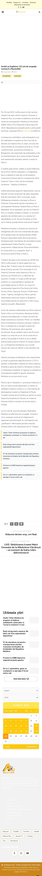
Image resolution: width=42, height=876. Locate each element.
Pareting (30, 836)
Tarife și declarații (13, 806)
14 (26, 726)
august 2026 (21, 705)
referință (27, 131)
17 (6, 731)
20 (21, 731)
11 (11, 726)
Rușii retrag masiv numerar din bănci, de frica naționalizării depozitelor (18, 445)
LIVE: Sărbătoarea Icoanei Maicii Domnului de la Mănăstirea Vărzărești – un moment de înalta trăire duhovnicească (21, 548)
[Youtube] (27, 853)
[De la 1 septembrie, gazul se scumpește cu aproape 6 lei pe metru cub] (34, 671)
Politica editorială (13, 812)
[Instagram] (21, 853)
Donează (33, 2)
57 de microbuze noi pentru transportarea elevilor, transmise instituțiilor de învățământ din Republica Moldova (21, 456)
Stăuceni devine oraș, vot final (21, 534)
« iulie (7, 746)
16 (36, 726)
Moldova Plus (7, 836)
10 (6, 726)
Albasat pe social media (22, 5)
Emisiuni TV (19, 836)
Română (9, 2)
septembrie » (32, 746)
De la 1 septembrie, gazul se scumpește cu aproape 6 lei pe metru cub (18, 476)
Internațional (14, 841)
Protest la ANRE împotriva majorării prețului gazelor (19, 466)
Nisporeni (6, 832)
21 (26, 731)
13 (21, 726)
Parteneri (10, 803)
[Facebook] (14, 853)
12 (16, 726)
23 (36, 731)
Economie (26, 832)
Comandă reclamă (13, 815)
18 (11, 731)
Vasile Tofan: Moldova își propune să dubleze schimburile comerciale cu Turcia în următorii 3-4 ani (20, 435)
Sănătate (36, 832)
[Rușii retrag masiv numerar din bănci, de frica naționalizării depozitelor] (34, 633)
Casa (4, 841)
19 (16, 731)
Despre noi (16, 2)
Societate (17, 76)
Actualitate (7, 76)
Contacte (25, 2)
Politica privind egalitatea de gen (19, 809)
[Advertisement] (21, 40)
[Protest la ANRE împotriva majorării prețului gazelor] (34, 660)
